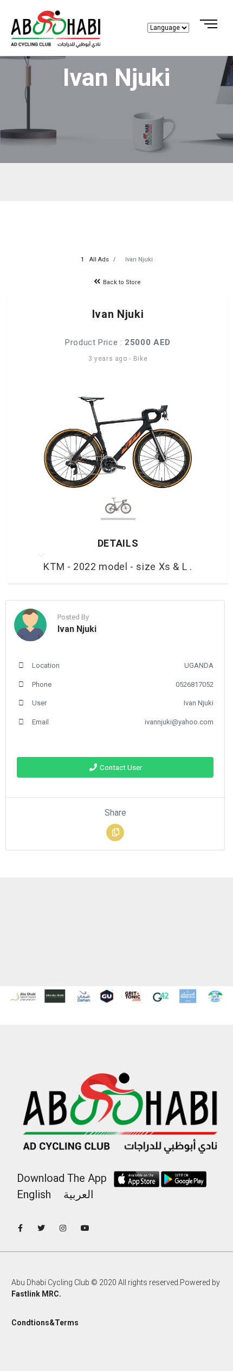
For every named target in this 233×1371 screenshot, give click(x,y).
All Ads (99, 259)
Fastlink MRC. (36, 1293)
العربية (78, 1194)
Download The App (62, 1178)
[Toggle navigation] (200, 24)
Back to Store (121, 282)
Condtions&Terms (45, 1322)
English (34, 1194)
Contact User (120, 767)
